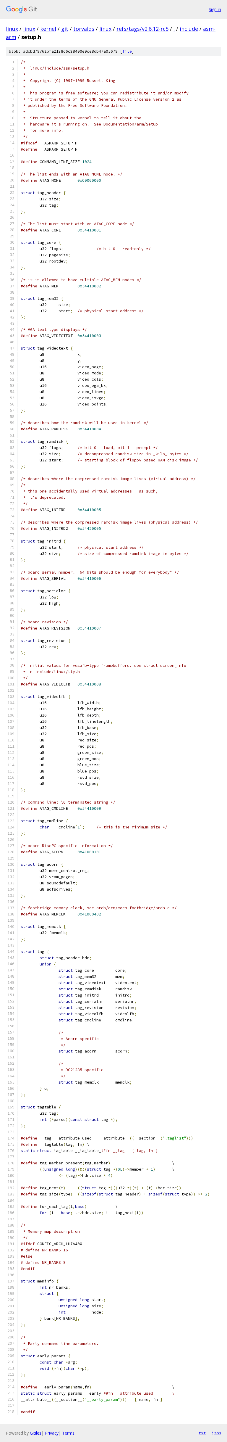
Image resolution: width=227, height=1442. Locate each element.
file (127, 51)
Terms (68, 1433)
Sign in (215, 9)
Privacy (52, 1433)
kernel (48, 28)
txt (202, 1432)
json (216, 1432)
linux (12, 28)
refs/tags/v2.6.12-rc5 (142, 28)
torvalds (83, 28)
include (189, 28)
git (64, 28)
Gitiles (35, 1433)
